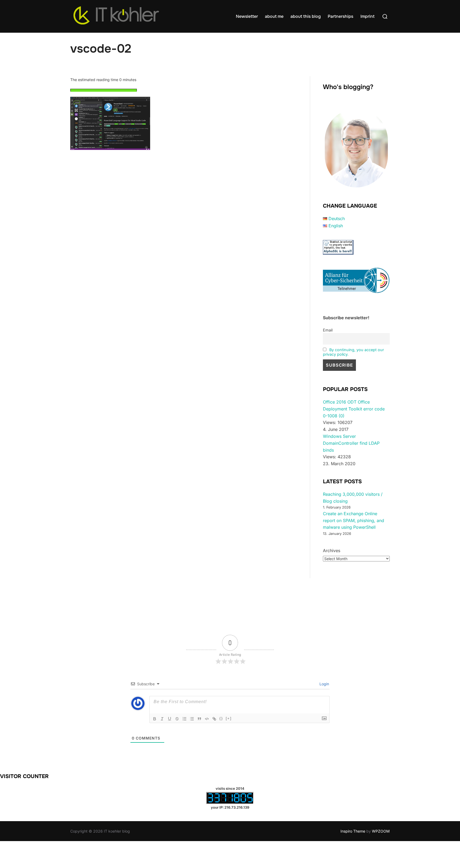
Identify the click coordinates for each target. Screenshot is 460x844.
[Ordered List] (184, 719)
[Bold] (154, 719)
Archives (331, 550)
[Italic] (162, 719)
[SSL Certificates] (338, 253)
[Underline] (169, 719)
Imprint (367, 16)
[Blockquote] (199, 719)
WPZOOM (381, 831)
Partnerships (340, 16)
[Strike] (177, 719)
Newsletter (247, 16)
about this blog (305, 16)
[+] (229, 718)
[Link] (214, 719)
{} (221, 718)
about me (274, 16)
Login (323, 684)
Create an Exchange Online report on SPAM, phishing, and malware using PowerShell (353, 520)
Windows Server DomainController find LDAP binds (351, 443)
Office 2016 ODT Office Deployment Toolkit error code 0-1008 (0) (354, 408)
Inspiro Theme (352, 831)
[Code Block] (207, 719)
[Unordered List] (192, 719)
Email (327, 330)
